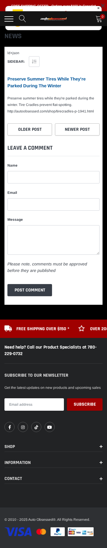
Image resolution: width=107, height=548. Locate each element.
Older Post (30, 129)
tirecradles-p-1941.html (50, 111)
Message (15, 219)
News (13, 36)
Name (12, 165)
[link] (9, 427)
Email (12, 193)
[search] (22, 19)
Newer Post (77, 129)
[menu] (8, 18)
